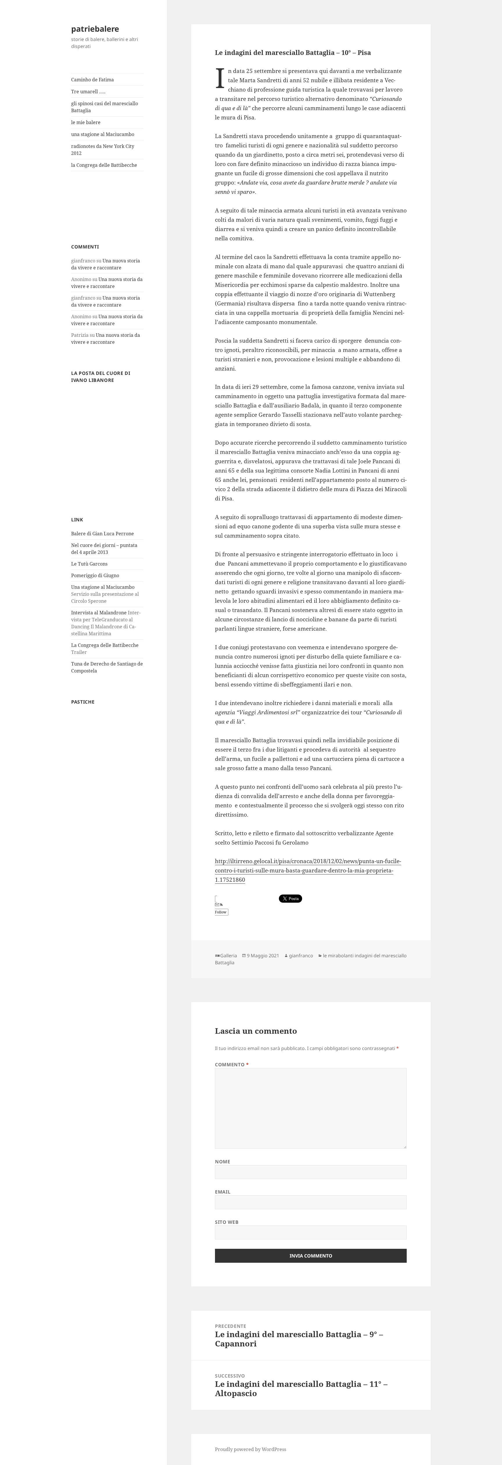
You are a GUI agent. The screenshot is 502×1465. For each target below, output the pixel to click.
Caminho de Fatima (92, 79)
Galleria (228, 955)
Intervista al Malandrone (99, 612)
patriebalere (95, 28)
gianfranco (301, 955)
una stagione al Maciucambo (102, 134)
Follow (220, 912)
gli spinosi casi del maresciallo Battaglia (104, 107)
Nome (222, 1161)
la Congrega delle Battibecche (104, 165)
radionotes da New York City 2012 (102, 149)
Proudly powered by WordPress (250, 1449)
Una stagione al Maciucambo (103, 587)
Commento (232, 1064)
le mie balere (86, 122)
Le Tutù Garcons (89, 564)
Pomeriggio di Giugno (95, 575)
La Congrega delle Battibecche (105, 645)
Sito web (227, 1222)
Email (222, 1192)
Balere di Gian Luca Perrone (102, 533)
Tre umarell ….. (88, 91)
